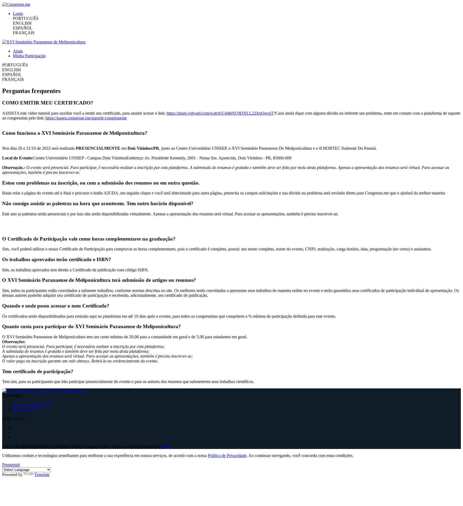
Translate (42, 474)
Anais (18, 51)
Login (18, 13)
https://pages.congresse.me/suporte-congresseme (86, 118)
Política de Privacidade (32, 404)
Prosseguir (11, 464)
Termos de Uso (26, 409)
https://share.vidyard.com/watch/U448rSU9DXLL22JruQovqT (220, 113)
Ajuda (166, 446)
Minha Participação (29, 56)
